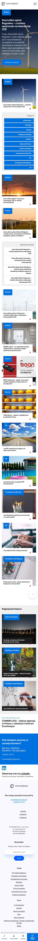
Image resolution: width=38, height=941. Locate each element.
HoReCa (28, 139)
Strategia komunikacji (19, 876)
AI (30, 167)
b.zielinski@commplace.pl (11, 759)
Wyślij (19, 858)
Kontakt (19, 908)
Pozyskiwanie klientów (23, 153)
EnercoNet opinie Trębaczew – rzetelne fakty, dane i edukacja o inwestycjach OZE (20, 280)
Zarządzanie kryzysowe (19, 879)
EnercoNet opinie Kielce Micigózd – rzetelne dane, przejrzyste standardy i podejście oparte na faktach (17, 234)
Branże (6, 12)
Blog (19, 914)
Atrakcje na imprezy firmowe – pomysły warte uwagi (14, 641)
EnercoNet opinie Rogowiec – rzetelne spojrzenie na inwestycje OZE (16, 25)
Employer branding (25, 134)
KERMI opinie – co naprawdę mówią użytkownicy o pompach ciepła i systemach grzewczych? (16, 348)
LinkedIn (25, 773)
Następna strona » (32, 594)
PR (30, 158)
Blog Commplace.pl (9, 3)
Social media (19, 885)
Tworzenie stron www (19, 892)
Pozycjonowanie (19, 888)
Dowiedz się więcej (11, 62)
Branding (28, 125)
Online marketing (25, 148)
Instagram (23, 817)
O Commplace (19, 905)
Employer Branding (19, 895)
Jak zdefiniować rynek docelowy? (15, 709)
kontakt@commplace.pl (19, 800)
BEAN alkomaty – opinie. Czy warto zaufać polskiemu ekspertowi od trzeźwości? (15, 382)
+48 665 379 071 (8, 754)
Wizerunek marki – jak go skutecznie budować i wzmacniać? (16, 583)
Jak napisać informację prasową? (15, 550)
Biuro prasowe (19, 917)
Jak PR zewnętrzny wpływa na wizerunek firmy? (14, 449)
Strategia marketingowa (23, 163)
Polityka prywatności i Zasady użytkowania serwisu (19, 922)
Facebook (23, 814)
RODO (19, 926)
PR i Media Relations (19, 873)
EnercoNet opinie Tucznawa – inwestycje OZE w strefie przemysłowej (14, 200)
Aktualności (27, 120)
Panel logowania (19, 911)
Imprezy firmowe (25, 144)
